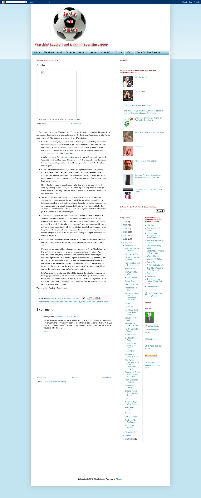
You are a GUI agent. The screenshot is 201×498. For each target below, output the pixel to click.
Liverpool (92, 52)
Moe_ (45, 123)
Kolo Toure (64, 302)
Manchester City (74, 302)
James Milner (54, 302)
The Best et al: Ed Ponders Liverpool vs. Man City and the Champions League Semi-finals (143, 112)
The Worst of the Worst (131, 273)
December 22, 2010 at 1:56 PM (67, 317)
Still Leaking (130, 269)
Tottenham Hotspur (75, 52)
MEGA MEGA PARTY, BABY (131, 324)
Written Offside (153, 256)
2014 (125, 229)
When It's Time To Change (132, 249)
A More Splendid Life (155, 265)
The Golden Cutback (129, 386)
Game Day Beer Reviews (148, 52)
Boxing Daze (130, 281)
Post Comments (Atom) (56, 382)
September (129, 439)
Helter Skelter (130, 351)
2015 (125, 225)
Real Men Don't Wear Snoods (131, 403)
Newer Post (41, 378)
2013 (125, 232)
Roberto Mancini (102, 302)
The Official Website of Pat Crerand (155, 269)
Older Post (106, 378)
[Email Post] (83, 298)
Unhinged (139, 147)
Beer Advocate (153, 286)
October (128, 436)
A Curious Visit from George (146, 161)
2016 (125, 222)
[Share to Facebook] (96, 298)
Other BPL (106, 52)
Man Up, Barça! (141, 77)
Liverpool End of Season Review (137, 106)
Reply (46, 331)
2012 (125, 236)
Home (37, 52)
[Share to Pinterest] (99, 298)
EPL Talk (150, 225)
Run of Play (151, 262)
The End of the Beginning (130, 421)
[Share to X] (93, 298)
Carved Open (140, 91)
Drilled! (128, 413)
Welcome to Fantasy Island (132, 356)
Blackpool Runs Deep (131, 339)
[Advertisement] (90, 461)
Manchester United (53, 52)
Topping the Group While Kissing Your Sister (132, 374)
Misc (93, 302)
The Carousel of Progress (131, 381)
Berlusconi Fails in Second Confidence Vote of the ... (132, 296)
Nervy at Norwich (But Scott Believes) (149, 132)
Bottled (127, 303)
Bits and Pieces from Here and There (131, 393)
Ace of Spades (130, 335)
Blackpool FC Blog (154, 259)
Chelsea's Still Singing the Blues (130, 346)
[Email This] (88, 298)
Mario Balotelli (86, 302)
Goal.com (151, 276)
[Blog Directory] (151, 339)
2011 (125, 239)
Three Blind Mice (131, 254)
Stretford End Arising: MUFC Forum (155, 252)
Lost (126, 399)
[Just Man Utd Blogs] (155, 296)
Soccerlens (151, 273)
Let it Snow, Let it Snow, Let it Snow (131, 312)
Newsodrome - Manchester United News (152, 365)
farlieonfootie (153, 326)
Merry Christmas (131, 284)
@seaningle (65, 157)
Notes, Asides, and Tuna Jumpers (132, 264)
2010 (125, 242)
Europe (119, 52)
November (129, 432)
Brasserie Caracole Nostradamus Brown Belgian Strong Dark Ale (148, 176)
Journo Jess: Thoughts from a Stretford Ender (153, 235)
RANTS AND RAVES (130, 409)
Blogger (119, 479)
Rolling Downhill (131, 278)
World (129, 52)
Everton (46, 302)
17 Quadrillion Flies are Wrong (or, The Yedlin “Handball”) (148, 119)
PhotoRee (77, 123)
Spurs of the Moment (129, 427)
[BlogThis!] (90, 298)
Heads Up (129, 307)
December (129, 245)
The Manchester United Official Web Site (154, 281)
